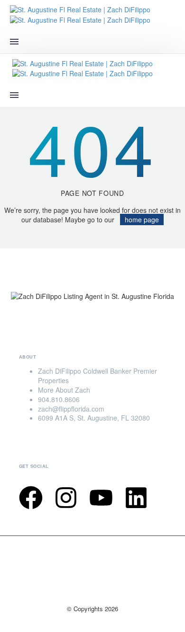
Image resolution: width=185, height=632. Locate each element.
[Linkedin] (136, 497)
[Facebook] (31, 497)
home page (142, 219)
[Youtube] (101, 497)
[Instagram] (66, 497)
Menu (14, 42)
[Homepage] (80, 14)
